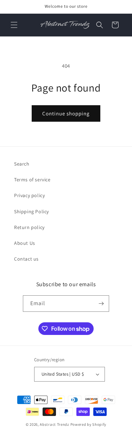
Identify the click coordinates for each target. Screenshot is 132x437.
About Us (24, 243)
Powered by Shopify (88, 424)
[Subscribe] (101, 303)
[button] (14, 25)
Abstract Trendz (54, 424)
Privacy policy (29, 195)
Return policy (29, 227)
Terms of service (32, 179)
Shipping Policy (31, 211)
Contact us (26, 259)
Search (22, 164)
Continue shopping (66, 113)
